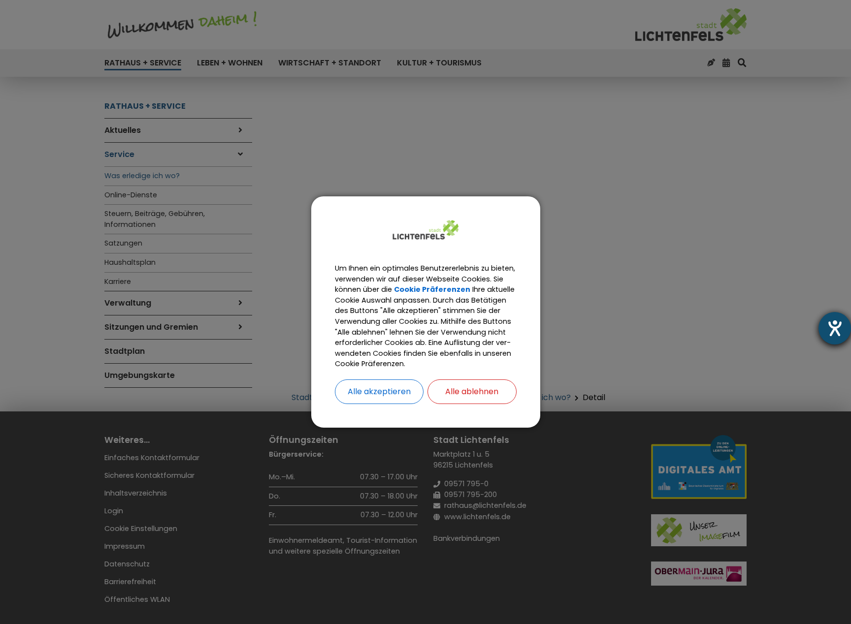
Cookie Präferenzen (432, 289)
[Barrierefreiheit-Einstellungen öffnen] (834, 328)
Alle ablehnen (471, 391)
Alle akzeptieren (379, 391)
